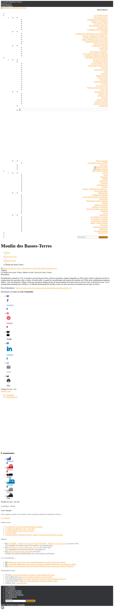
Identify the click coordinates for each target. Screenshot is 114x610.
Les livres (8, 599)
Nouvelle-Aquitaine (101, 82)
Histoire (105, 179)
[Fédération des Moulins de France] (13, 8)
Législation (104, 177)
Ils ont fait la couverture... (99, 52)
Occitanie (104, 84)
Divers (105, 213)
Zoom (106, 175)
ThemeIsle (21, 605)
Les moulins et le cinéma (99, 217)
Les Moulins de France (96, 58)
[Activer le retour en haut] (2, 607)
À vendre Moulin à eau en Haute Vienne (19, 531)
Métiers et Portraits (101, 205)
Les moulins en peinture (99, 221)
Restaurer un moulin (101, 227)
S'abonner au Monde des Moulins (96, 56)
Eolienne (105, 98)
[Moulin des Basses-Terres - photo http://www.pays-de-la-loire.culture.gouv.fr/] (29, 268)
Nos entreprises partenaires (98, 26)
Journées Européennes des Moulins (95, 38)
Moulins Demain (25, 552)
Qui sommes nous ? (101, 18)
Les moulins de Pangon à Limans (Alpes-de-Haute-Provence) (33, 575)
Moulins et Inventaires (100, 207)
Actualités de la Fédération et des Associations (91, 34)
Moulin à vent (103, 96)
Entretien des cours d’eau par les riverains (50, 562)
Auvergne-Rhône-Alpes (99, 64)
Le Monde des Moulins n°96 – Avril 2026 (20, 529)
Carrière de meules (101, 102)
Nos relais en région (101, 24)
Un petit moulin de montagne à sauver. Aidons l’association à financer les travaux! (34, 535)
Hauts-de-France (102, 76)
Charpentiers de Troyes (31, 547)
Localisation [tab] (9, 395)
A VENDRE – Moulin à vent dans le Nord (52, 543)
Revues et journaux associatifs (97, 209)
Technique (104, 183)
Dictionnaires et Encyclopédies (97, 201)
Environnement (102, 185)
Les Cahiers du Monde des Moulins (95, 54)
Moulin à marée (102, 100)
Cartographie (103, 106)
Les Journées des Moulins (14, 595)
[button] (102, 10)
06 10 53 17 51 (6, 4)
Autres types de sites (100, 104)
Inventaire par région (100, 60)
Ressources (104, 215)
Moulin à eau (103, 94)
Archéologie (103, 181)
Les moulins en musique (99, 219)
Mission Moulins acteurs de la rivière (95, 40)
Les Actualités (10, 589)
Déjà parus (104, 50)
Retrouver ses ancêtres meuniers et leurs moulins (35, 577)
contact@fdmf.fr (6, 6)
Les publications (11, 597)
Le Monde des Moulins (99, 46)
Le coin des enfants (101, 231)
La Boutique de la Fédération (97, 30)
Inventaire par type (101, 92)
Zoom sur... (104, 165)
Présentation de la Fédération (98, 20)
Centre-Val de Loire (101, 70)
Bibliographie (103, 193)
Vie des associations (101, 44)
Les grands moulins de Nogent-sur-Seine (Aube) (40, 581)
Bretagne (104, 68)
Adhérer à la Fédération (99, 22)
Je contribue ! (5, 518)
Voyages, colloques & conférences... (95, 36)
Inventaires (104, 225)
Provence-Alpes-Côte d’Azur (97, 88)
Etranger (105, 187)
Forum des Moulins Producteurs (96, 42)
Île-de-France (103, 78)
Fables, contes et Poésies (99, 223)
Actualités (104, 32)
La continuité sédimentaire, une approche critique (59, 564)
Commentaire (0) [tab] (11, 397)
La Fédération (101, 16)
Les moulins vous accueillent (98, 163)
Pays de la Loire (102, 86)
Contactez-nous (102, 28)
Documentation (100, 171)
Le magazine (103, 48)
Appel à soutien (10, 533)
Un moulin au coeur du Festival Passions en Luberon (24, 527)
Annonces (103, 233)
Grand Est (104, 74)
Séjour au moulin (102, 161)
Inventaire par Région (100, 62)
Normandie (104, 80)
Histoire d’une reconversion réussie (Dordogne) (57, 566)
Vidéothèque (103, 229)
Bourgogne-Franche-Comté (98, 66)
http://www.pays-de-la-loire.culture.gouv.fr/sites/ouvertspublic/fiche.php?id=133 (44, 288)
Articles (105, 173)
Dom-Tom (104, 90)
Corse (106, 72)
